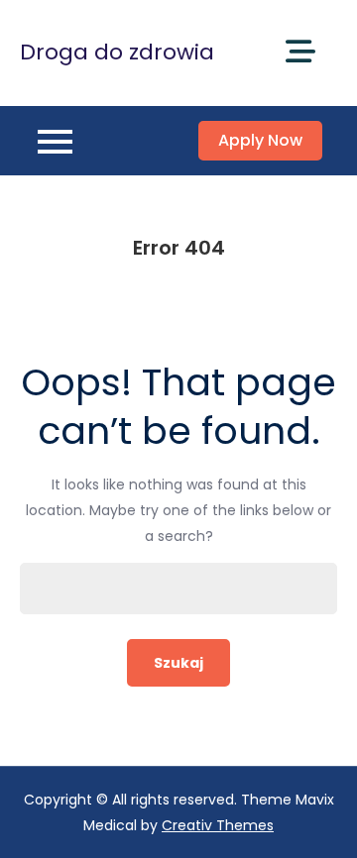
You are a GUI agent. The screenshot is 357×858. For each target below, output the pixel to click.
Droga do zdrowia (117, 52)
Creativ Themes (218, 825)
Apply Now (260, 140)
